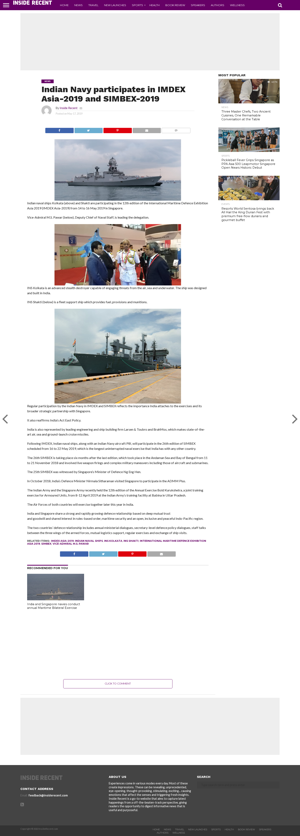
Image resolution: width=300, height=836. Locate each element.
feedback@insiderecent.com (48, 795)
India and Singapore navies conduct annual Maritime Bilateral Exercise (53, 606)
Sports (137, 5)
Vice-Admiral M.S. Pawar (71, 543)
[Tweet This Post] (88, 129)
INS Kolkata (113, 540)
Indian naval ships (89, 540)
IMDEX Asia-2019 (62, 540)
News (78, 5)
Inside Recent (69, 108)
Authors (217, 5)
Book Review (175, 5)
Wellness (237, 5)
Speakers (198, 5)
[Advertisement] (150, 41)
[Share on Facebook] (59, 129)
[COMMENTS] (175, 129)
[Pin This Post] (117, 129)
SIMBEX (46, 543)
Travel (93, 5)
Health (154, 5)
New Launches (115, 5)
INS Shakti (131, 540)
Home (64, 5)
